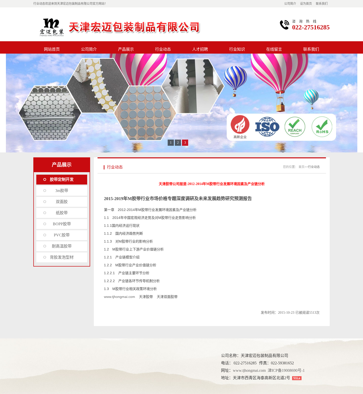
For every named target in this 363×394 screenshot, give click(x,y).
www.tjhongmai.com (119, 297)
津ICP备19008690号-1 (286, 370)
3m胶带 (61, 190)
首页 (301, 167)
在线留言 (274, 49)
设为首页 (306, 3)
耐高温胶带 (62, 246)
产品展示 (126, 49)
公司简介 (290, 3)
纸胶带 (62, 213)
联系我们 (322, 3)
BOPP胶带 (62, 224)
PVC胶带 (62, 235)
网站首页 (52, 49)
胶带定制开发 (62, 179)
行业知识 (237, 49)
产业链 (184, 210)
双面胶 (62, 202)
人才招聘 (200, 49)
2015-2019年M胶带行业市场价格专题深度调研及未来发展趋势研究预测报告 (178, 198)
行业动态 (163, 49)
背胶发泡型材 (62, 257)
